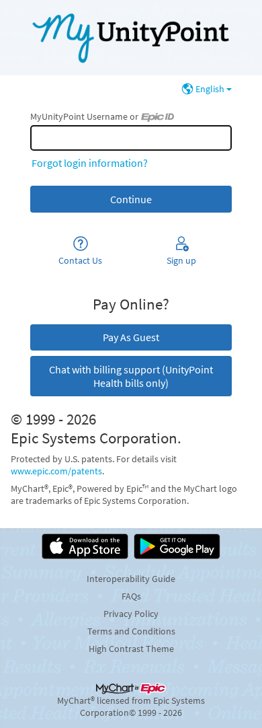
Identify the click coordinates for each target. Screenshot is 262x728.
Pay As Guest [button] (131, 337)
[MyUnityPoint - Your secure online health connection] (131, 37)
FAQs (131, 596)
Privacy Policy (131, 614)
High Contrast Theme (131, 649)
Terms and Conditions (131, 631)
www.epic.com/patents (56, 471)
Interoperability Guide (131, 579)
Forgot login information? (90, 163)
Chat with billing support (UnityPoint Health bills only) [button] (131, 376)
